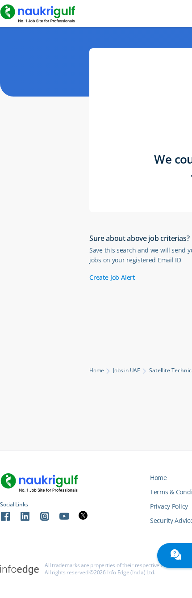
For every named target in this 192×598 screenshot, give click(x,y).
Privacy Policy (169, 506)
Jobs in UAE (126, 370)
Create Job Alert (112, 277)
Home (96, 370)
